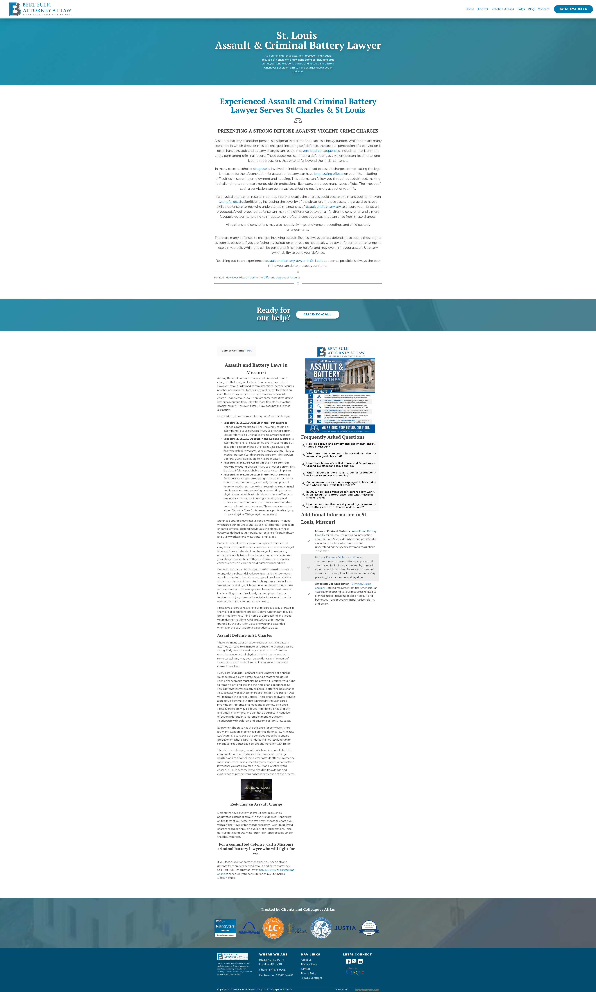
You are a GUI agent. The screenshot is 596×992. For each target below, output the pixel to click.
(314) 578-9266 (573, 9)
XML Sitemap (269, 989)
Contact (544, 9)
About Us (306, 959)
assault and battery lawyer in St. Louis (294, 261)
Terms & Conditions (311, 977)
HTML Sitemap (284, 989)
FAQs (521, 9)
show (249, 351)
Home (469, 9)
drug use (260, 169)
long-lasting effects (328, 174)
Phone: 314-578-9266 (272, 969)
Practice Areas (502, 9)
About (482, 9)
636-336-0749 (267, 869)
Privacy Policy (308, 973)
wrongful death (230, 202)
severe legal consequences (319, 151)
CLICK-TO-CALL (318, 314)
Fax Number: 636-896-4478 (276, 975)
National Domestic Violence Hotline (337, 557)
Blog (531, 9)
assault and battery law (323, 207)
